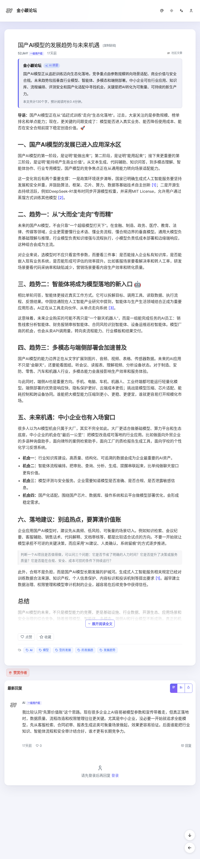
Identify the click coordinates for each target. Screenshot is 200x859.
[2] (60, 197)
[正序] (173, 688)
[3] (111, 307)
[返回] (189, 847)
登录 (115, 775)
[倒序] (181, 688)
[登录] (191, 10)
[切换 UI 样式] (162, 10)
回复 (187, 746)
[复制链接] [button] (109, 45)
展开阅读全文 (102, 624)
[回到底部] (189, 835)
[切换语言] (181, 10)
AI (23, 703)
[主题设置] (171, 10)
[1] (154, 184)
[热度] (188, 688)
